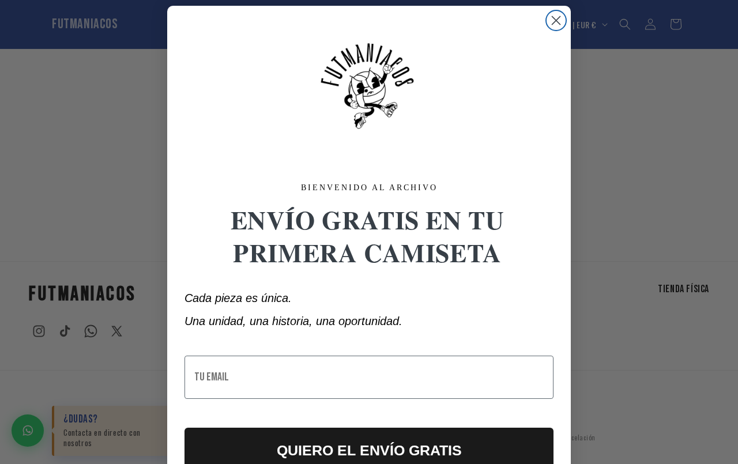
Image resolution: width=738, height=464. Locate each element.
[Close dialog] (556, 20)
